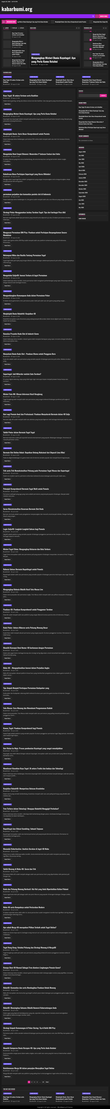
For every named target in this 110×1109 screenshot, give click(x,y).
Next (47, 1082)
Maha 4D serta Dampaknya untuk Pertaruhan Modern (23, 907)
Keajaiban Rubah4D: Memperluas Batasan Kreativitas (23, 788)
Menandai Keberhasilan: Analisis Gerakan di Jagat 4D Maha (26, 848)
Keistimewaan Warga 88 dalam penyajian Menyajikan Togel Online (28, 1068)
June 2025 (81, 204)
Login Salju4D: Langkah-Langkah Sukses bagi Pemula (24, 529)
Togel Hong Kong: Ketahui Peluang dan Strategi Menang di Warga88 (29, 947)
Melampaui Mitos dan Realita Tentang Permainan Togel (24, 255)
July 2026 (81, 155)
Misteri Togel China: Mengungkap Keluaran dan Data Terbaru (26, 549)
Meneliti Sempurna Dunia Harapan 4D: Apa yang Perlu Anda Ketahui (29, 1048)
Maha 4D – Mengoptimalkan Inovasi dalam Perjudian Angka (26, 667)
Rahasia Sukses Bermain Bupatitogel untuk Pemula (23, 569)
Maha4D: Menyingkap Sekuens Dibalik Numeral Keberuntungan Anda (30, 1007)
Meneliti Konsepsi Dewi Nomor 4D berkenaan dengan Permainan (28, 647)
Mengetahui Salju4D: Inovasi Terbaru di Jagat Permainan (25, 275)
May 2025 (81, 207)
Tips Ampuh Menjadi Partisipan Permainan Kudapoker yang (26, 688)
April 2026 (81, 167)
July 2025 (81, 200)
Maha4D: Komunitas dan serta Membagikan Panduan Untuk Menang (29, 987)
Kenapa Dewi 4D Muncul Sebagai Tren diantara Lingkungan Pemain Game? (32, 967)
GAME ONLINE (35, 54)
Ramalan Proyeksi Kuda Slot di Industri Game (21, 333)
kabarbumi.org (17, 9)
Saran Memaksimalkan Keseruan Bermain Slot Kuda (23, 508)
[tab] (7, 28)
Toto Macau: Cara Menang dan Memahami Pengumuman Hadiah (27, 708)
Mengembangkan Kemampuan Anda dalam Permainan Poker (26, 295)
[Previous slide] (77, 28)
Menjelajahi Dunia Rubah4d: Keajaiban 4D (19, 313)
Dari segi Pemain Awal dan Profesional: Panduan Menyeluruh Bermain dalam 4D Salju (36, 414)
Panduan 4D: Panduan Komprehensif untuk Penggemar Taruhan (28, 609)
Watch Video (103, 16)
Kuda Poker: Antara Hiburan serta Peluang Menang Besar (25, 627)
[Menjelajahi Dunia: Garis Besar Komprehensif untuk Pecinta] (55, 49)
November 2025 (83, 185)
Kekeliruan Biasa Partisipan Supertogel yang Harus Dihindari (88, 35)
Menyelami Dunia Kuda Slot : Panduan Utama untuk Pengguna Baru (29, 353)
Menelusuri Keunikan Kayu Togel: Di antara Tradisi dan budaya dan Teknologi (33, 768)
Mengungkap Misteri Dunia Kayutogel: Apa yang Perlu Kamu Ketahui (7, 44)
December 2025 (83, 181)
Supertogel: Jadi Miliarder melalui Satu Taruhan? (22, 373)
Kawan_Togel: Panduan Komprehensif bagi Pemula (22, 728)
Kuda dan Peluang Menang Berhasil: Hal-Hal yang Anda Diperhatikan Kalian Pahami (35, 889)
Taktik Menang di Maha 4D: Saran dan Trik (19, 869)
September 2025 (83, 193)
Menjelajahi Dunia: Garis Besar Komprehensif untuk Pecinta (50, 22)
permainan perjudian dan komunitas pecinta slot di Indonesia (27, 194)
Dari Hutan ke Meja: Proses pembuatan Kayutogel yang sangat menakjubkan (33, 748)
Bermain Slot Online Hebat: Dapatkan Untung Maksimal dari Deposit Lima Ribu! (34, 452)
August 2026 (82, 152)
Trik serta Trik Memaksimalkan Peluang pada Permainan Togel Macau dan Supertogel (36, 470)
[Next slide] (79, 28)
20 (43, 1082)
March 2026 (82, 170)
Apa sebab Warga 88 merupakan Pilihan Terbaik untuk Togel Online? (29, 927)
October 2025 (82, 189)
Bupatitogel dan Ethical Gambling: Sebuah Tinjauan (23, 828)
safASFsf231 (35, 64)
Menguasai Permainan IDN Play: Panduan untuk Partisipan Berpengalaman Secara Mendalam (35, 234)
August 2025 (82, 196)
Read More (8, 104)
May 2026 (81, 163)
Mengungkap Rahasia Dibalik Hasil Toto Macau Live (23, 589)
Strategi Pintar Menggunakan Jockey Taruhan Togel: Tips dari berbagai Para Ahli (34, 212)
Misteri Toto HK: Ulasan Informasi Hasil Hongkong (22, 394)
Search (81, 91)
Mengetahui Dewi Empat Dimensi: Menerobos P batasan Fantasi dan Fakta (7, 63)
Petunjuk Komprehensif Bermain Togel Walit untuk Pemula (26, 488)
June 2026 (81, 159)
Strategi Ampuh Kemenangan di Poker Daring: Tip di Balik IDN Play (29, 1027)
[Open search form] (93, 16)
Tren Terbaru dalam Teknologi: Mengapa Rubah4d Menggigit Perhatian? (31, 808)
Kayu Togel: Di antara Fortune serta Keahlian (7, 35)
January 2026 (82, 178)
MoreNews (61, 1107)
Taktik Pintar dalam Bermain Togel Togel (19, 432)
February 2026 (82, 174)
